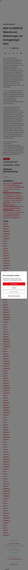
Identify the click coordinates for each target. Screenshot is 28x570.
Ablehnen (14, 287)
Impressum (17, 296)
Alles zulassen (14, 284)
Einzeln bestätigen (14, 291)
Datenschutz (11, 296)
